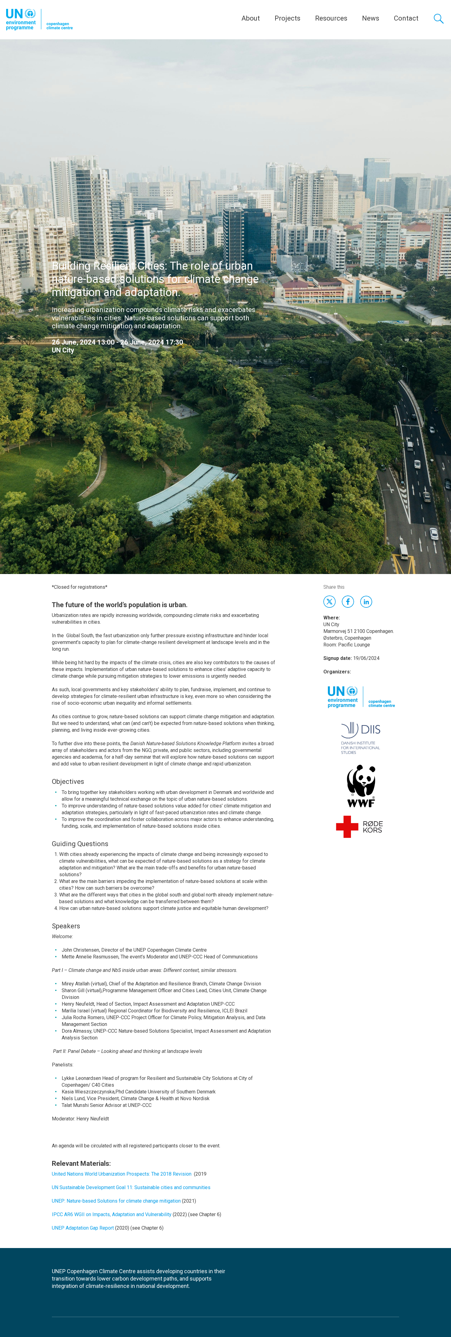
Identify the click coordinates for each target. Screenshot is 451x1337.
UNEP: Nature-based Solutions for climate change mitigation (116, 1201)
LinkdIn (366, 601)
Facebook (348, 601)
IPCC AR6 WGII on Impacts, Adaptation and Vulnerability (112, 1214)
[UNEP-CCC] (39, 19)
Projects (287, 18)
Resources (331, 18)
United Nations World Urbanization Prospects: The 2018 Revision (121, 1174)
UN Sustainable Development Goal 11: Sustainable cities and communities (131, 1187)
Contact (406, 18)
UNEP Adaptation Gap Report (83, 1228)
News (370, 18)
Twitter (329, 601)
